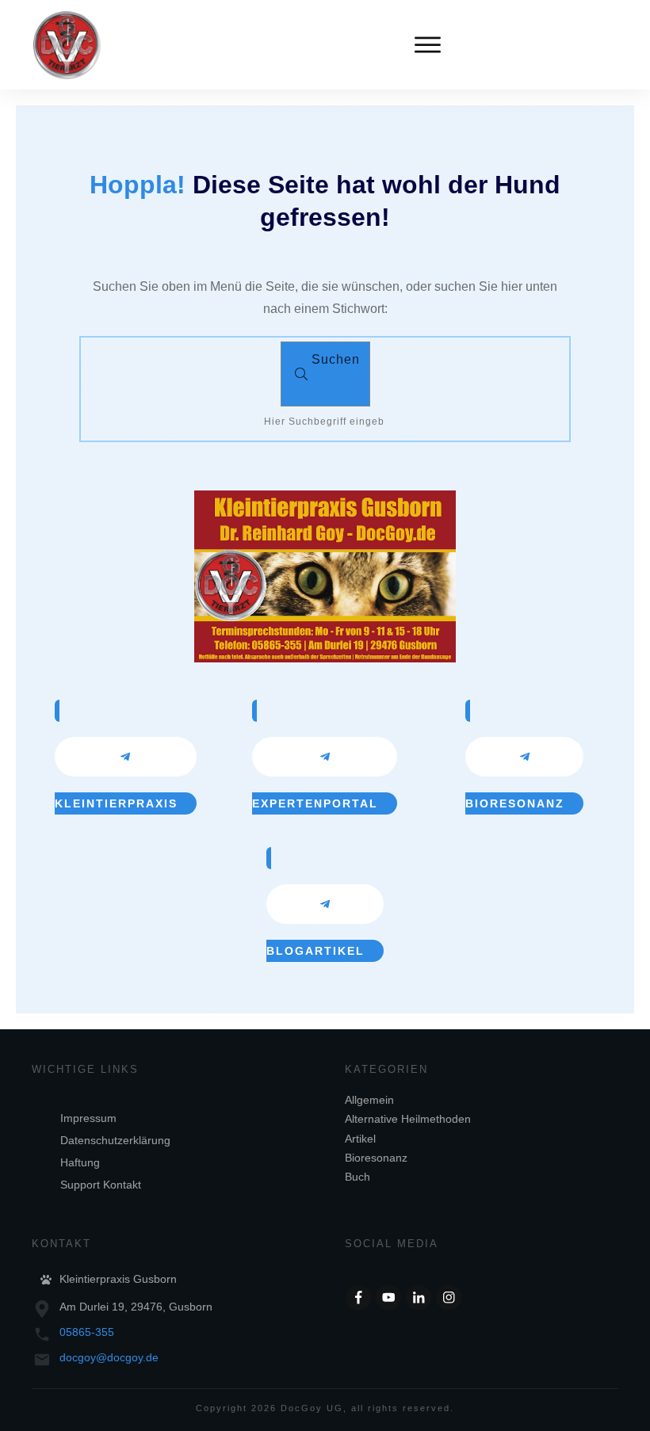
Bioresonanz (376, 1157)
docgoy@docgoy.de (109, 1357)
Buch (357, 1176)
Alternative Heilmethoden (408, 1118)
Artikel (360, 1138)
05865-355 (86, 1332)
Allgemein (369, 1099)
